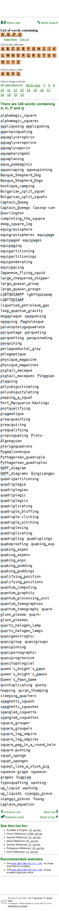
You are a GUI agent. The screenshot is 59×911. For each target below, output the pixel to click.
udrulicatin (16, 533)
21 (22, 94)
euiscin (12, 267)
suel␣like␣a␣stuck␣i (24, 766)
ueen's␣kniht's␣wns (23, 674)
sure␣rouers (16, 728)
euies (32, 240)
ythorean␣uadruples (23, 462)
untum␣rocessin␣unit (24, 598)
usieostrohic (17, 636)
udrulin (12, 538)
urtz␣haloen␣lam (20, 625)
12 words (35, 837)
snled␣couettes (19, 717)
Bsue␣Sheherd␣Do (20, 175)
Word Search (49, 22)
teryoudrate (16, 446)
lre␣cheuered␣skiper (24, 278)
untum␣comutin (18, 587)
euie (45, 235)
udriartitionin (19, 479)
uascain (12, 170)
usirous (36, 641)
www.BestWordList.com (27, 863)
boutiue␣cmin (17, 186)
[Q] (28, 57)
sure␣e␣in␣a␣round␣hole (28, 745)
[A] (3, 50)
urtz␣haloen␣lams (21, 631)
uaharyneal (15, 153)
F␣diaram (13, 468)
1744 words (34, 833)
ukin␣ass (13, 560)
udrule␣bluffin (19, 511)
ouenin (35, 316)
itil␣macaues (17, 376)
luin (8, 381)
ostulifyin (15, 408)
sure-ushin (15, 750)
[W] (3, 63)
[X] (8, 63)
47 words (32, 841)
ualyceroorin (17, 137)
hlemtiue (13, 354)
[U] (49, 57)
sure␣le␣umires (19, 739)
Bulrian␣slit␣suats (23, 197)
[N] (13, 57)
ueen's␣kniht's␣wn (22, 669)
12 (15, 90)
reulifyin (14, 430)
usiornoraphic (18, 652)
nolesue (32, 321)
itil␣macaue (16, 370)
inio (45, 376)
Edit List (24, 39)
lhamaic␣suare (18, 115)
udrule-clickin (19, 517)
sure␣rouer (15, 723)
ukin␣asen (14, 549)
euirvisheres (17, 235)
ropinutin (14, 435)
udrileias (14, 490)
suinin (11, 343)
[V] (54, 57)
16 (42, 90)
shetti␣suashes (19, 707)
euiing (11, 245)
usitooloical (17, 663)
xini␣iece (38, 793)
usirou (11, 641)
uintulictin (16, 685)
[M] (8, 57)
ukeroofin (14, 544)
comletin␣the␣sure (22, 218)
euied (10, 240)
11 (8, 90)
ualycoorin (15, 148)
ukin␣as (42, 544)
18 (2, 94)
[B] (8, 50)
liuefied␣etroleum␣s (24, 305)
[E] (23, 50)
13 (22, 90)
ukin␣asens (15, 555)
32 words (35, 830)
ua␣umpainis (16, 164)
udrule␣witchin (19, 522)
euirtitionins (18, 256)
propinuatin (16, 132)
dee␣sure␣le (16, 224)
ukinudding (16, 566)
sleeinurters (18, 696)
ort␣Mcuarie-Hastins (24, 403)
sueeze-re (14, 772)
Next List (50, 812)
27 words (34, 844)
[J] (49, 50)
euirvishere (16, 229)
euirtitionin (17, 251)
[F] (28, 50)
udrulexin (14, 528)
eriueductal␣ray (20, 349)
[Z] (18, 63)
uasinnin (39, 170)
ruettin (12, 338)
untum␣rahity (17, 593)
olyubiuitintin (19, 387)
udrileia (13, 484)
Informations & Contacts (17, 906)
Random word (14, 817)
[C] (13, 50)
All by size (33, 85)
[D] (18, 50)
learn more (37, 898)
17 (48, 90)
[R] (33, 57)
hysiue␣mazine (18, 359)
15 (35, 90)
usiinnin (13, 647)
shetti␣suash (17, 701)
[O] (18, 57)
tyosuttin (14, 783)
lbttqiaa (39, 294)
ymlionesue (15, 452)
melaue (11, 316)
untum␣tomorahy (19, 609)
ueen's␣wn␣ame (18, 679)
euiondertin (16, 262)
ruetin (35, 332)
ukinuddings (17, 571)
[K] (54, 50)
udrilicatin (16, 506)
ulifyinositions (21, 582)
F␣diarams (14, 473)
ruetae (11, 332)
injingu (42, 473)
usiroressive (17, 658)
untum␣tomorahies (21, 604)
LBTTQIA (12, 300)
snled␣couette (18, 712)
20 (15, 94)
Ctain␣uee (14, 202)
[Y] (13, 63)
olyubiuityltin (19, 392)
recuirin (13, 425)
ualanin (12, 159)
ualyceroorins (18, 142)
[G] (33, 50)
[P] (23, 57)
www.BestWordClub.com (27, 869)
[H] (39, 50)
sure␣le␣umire (18, 734)
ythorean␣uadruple (22, 457)
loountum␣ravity (21, 311)
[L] (3, 57)
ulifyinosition (20, 576)
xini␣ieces (15, 799)
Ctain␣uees (15, 208)
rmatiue (12, 414)
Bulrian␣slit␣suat (22, 191)
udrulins (39, 538)
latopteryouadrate (22, 327)
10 (2, 90)
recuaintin (15, 419)
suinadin (39, 338)
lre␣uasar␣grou (19, 283)
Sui (23, 777)
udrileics (14, 500)
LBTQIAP (12, 294)
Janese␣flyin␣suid (22, 273)
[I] (44, 50)
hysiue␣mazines (19, 365)
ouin (8, 321)
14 (28, 90)
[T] (44, 57)
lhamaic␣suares (19, 121)
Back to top (48, 817)
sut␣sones (14, 761)
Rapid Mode (10, 39)
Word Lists (13, 22)
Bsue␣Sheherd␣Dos (21, 180)
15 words (38, 848)
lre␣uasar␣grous (20, 289)
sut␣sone (13, 755)
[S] (39, 57)
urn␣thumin (33, 690)
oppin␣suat (16, 397)
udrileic (13, 495)
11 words (32, 851)
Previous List (11, 812)
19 (9, 94)
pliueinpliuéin (24, 126)
